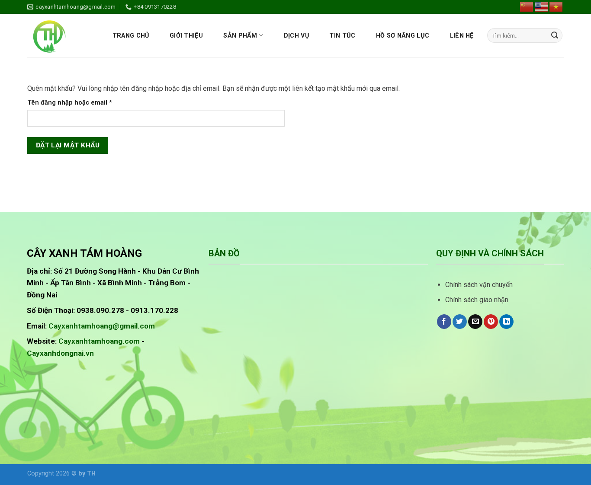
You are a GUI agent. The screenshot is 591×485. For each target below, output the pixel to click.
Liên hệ (462, 35)
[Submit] (554, 35)
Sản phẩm (240, 35)
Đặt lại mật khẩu (68, 145)
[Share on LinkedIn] (506, 321)
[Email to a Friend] (475, 321)
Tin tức (342, 35)
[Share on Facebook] (444, 321)
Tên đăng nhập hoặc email (76, 103)
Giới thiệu (186, 35)
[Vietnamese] (556, 6)
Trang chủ (130, 35)
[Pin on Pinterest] (491, 321)
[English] (541, 6)
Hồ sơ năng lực (402, 35)
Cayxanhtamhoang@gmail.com (101, 326)
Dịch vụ (296, 35)
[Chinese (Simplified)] (527, 6)
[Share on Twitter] (460, 321)
